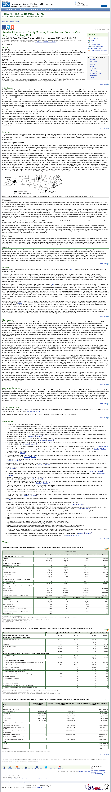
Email (92, 40)
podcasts (26, 768)
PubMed (38, 436)
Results (92, 66)
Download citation (95, 44)
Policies (18, 782)
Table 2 (53, 284)
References (93, 75)
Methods (92, 64)
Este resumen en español (97, 46)
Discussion (93, 68)
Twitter (45, 768)
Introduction (93, 62)
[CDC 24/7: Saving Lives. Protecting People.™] (27, 3)
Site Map (52, 768)
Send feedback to (96, 48)
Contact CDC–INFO (37, 787)
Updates (10, 768)
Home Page (5, 21)
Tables (92, 78)
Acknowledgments (95, 71)
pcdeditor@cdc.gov (84, 771)
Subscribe (17, 768)
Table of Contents (14, 21)
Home (4, 782)
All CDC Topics (81, 4)
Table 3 (20, 303)
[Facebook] (4, 27)
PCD (78, 2)
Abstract (92, 59)
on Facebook (37, 768)
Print (92, 42)
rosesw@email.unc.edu (33, 411)
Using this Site (25, 782)
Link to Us (34, 782)
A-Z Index (10, 782)
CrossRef (31, 436)
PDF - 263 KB (94, 38)
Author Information (95, 73)
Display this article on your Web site (99, 51)
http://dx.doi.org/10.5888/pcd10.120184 (45, 41)
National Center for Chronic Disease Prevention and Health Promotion (29, 779)
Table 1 (71, 269)
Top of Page (103, 84)
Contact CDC (42, 782)
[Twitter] (9, 27)
